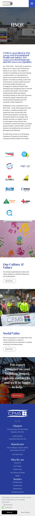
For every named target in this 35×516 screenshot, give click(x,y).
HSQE (17, 476)
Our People (17, 466)
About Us (17, 463)
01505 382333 (17, 436)
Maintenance (17, 489)
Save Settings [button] (25, 512)
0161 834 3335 (17, 454)
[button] (3, 505)
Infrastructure (17, 482)
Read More (9, 281)
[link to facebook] (16, 421)
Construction (17, 485)
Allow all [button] (9, 512)
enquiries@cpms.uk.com (17, 439)
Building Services (18, 492)
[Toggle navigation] (32, 3)
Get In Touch (17, 395)
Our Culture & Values (17, 473)
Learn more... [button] (6, 502)
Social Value (17, 469)
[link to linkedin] (19, 421)
